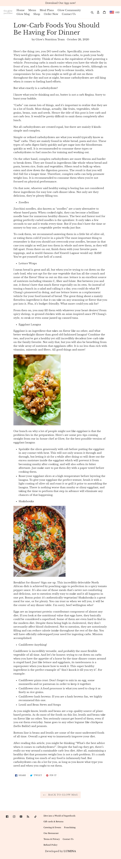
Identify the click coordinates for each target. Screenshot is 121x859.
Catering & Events (52, 827)
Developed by (60, 851)
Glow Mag (23, 14)
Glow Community (69, 10)
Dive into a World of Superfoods (59, 816)
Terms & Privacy (52, 839)
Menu (32, 10)
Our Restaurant (51, 833)
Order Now (51, 14)
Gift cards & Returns (53, 821)
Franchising (70, 827)
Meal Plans (47, 10)
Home (21, 10)
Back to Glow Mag (63, 794)
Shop (36, 14)
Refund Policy (50, 845)
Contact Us (69, 14)
